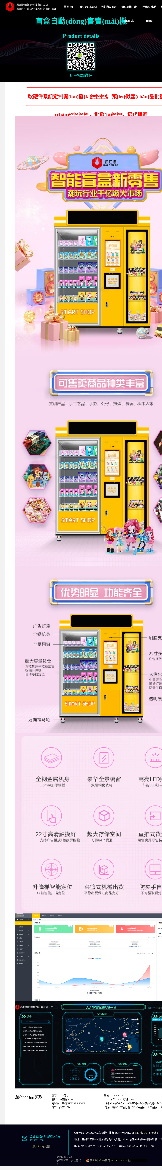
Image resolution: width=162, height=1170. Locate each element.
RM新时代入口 (101, 1168)
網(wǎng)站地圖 (41, 1146)
